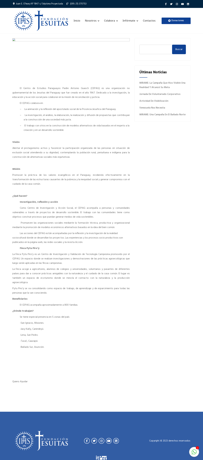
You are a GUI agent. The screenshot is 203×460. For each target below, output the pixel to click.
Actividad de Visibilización (153, 101)
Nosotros (90, 20)
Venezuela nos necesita (152, 108)
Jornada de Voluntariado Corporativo (159, 94)
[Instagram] (176, 4)
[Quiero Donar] (162, 139)
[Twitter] (171, 4)
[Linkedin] (188, 4)
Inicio (77, 20)
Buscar (179, 49)
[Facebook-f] (165, 4)
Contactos (149, 20)
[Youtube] (182, 4)
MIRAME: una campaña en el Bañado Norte (162, 115)
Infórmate (129, 20)
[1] (194, 452)
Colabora (109, 20)
